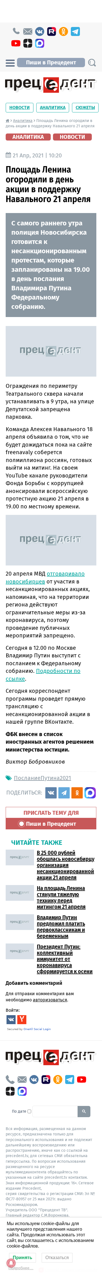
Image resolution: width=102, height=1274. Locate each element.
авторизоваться (50, 1000)
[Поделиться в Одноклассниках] (77, 792)
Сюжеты (85, 107)
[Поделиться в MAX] (90, 792)
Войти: (13, 1010)
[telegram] (75, 31)
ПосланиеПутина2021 (42, 778)
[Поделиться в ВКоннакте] (51, 792)
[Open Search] (91, 62)
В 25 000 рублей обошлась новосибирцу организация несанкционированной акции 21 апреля (65, 865)
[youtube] (15, 43)
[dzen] (27, 43)
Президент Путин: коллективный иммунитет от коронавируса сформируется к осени (65, 959)
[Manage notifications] (11, 1263)
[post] (27, 31)
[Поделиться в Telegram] (64, 792)
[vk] (39, 31)
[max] (39, 43)
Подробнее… (20, 1268)
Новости (19, 107)
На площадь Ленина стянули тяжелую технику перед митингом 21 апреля (61, 897)
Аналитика (52, 107)
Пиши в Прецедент (51, 62)
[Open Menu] (10, 62)
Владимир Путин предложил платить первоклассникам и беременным (61, 926)
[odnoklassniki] (63, 31)
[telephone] (15, 31)
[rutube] (51, 31)
